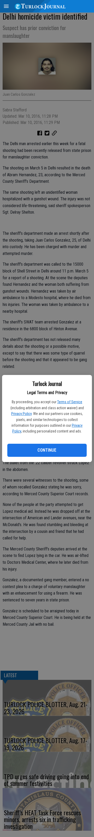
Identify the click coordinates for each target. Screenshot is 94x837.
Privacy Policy (21, 414)
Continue (47, 450)
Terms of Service (69, 402)
